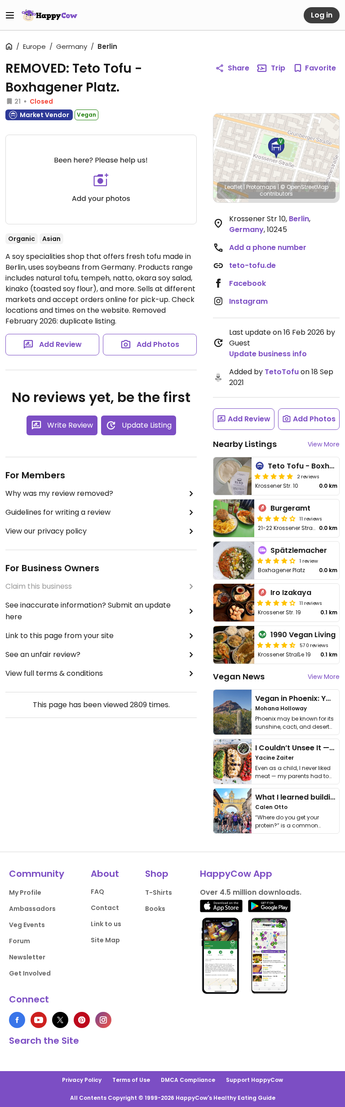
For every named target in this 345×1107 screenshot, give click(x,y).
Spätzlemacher (298, 550)
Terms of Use (131, 1080)
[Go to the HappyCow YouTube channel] (39, 1020)
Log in (321, 15)
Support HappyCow (254, 1080)
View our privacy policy (46, 531)
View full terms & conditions (54, 673)
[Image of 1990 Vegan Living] (233, 645)
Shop (156, 873)
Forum (19, 940)
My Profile (25, 892)
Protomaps (261, 187)
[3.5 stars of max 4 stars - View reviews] (276, 518)
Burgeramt (290, 508)
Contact (105, 907)
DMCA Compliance (188, 1080)
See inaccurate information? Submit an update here (88, 611)
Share (238, 68)
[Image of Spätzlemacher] (233, 560)
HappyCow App (236, 873)
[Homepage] (49, 15)
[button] (276, 148)
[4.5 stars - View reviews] (276, 645)
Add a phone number (267, 247)
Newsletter (27, 957)
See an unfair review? (42, 654)
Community (36, 873)
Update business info (268, 354)
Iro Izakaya (290, 592)
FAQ (97, 891)
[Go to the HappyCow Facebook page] (17, 1020)
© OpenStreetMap (304, 187)
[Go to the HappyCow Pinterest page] (82, 1020)
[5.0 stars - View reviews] (273, 476)
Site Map (105, 940)
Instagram (248, 301)
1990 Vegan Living (303, 635)
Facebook (247, 283)
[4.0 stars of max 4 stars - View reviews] (276, 603)
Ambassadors (32, 908)
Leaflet (233, 187)
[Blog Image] (232, 712)
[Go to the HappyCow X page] (60, 1020)
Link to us (106, 923)
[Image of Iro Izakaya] (233, 602)
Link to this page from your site (59, 635)
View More (324, 444)
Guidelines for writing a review (58, 512)
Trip (278, 68)
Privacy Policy (82, 1080)
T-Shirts (158, 892)
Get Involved (30, 973)
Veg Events (27, 924)
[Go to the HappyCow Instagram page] (103, 1020)
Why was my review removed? (59, 493)
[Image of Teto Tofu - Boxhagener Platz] (232, 476)
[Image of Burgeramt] (233, 518)
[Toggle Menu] (10, 15)
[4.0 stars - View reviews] (276, 560)
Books (155, 908)
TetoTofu (282, 372)
